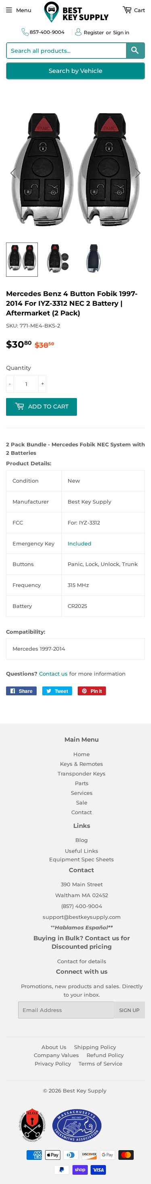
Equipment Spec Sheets (81, 859)
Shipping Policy (95, 1047)
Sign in (121, 32)
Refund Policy (105, 1055)
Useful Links (81, 851)
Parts (82, 783)
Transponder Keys (81, 773)
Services (82, 793)
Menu (23, 10)
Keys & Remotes (81, 764)
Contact (81, 812)
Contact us (53, 673)
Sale (81, 802)
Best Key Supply (84, 1090)
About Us (53, 1047)
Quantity (18, 367)
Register (94, 32)
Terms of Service (100, 1063)
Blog (81, 840)
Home (81, 754)
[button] (138, 173)
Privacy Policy (53, 1063)
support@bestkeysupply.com (82, 917)
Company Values (56, 1055)
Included (79, 543)
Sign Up (129, 1010)
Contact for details (81, 961)
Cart (138, 10)
